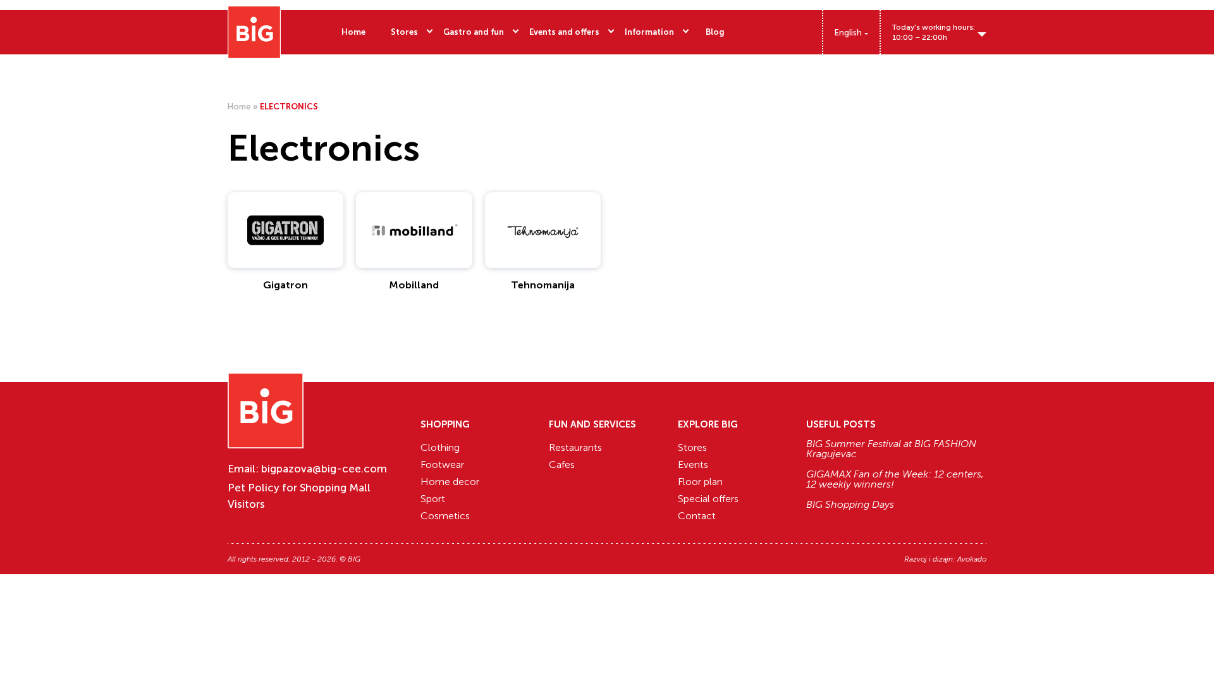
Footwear (442, 464)
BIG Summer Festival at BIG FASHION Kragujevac (891, 449)
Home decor (449, 482)
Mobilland (414, 285)
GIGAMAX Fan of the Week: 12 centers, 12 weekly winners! (895, 479)
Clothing (440, 447)
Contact (697, 516)
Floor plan (700, 482)
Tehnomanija (543, 285)
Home (353, 32)
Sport (432, 499)
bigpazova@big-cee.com (324, 468)
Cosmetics (445, 516)
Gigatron (285, 285)
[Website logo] (254, 32)
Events (693, 464)
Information (649, 32)
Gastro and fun (473, 32)
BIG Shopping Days (850, 505)
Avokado (971, 559)
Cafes (562, 464)
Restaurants (575, 447)
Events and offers (564, 32)
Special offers (708, 499)
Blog (715, 32)
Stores (404, 32)
